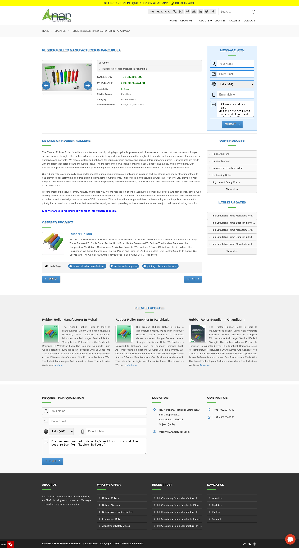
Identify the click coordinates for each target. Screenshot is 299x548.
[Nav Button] (46, 84)
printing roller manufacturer (162, 266)
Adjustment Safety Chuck (226, 182)
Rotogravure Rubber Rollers (227, 168)
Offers (105, 62)
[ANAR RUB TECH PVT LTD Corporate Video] (67, 77)
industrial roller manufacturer (89, 266)
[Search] (253, 11)
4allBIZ (139, 543)
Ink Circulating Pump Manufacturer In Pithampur (234, 229)
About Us (186, 20)
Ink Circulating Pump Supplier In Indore (233, 236)
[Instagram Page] (181, 11)
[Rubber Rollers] (53, 243)
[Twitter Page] (207, 11)
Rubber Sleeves (221, 161)
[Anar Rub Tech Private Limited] (92, 15)
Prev (53, 279)
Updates (220, 20)
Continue (58, 365)
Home (173, 20)
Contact (249, 20)
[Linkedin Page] (200, 11)
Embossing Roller (222, 175)
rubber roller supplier (125, 266)
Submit (230, 124)
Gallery (234, 20)
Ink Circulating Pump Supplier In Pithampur (234, 222)
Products (202, 20)
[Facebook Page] (213, 11)
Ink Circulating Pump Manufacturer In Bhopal (234, 215)
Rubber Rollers (81, 234)
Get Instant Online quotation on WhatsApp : (149, 3)
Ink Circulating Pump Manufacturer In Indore (234, 244)
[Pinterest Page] (187, 11)
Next (191, 279)
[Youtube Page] (194, 11)
